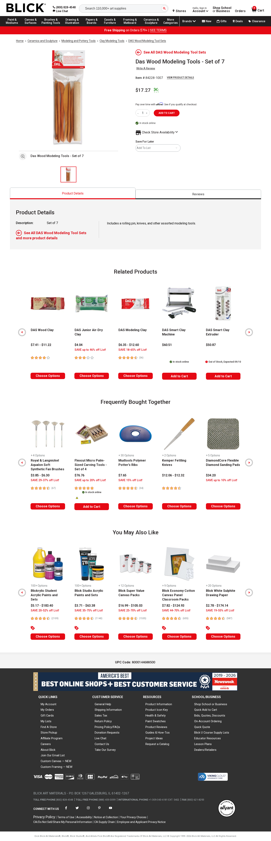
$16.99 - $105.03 (130, 605)
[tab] (73, 193)
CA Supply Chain (104, 822)
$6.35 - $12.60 (128, 345)
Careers (46, 744)
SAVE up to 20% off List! (90, 480)
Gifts (223, 21)
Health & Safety (155, 715)
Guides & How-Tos (157, 732)
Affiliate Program (51, 738)
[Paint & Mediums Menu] (13, 26)
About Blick (48, 750)
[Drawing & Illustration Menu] (72, 26)
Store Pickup (49, 732)
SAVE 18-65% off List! (132, 350)
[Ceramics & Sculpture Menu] (151, 26)
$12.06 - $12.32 (173, 475)
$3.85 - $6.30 (40, 475)
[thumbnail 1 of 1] (68, 174)
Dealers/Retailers (205, 750)
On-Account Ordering (208, 721)
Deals (239, 21)
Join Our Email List (53, 755)
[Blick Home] (26, 8)
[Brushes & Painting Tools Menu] (51, 26)
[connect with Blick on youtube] (110, 810)
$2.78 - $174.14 (217, 605)
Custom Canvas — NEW (56, 761)
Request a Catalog (157, 744)
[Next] (249, 332)
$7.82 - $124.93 (173, 605)
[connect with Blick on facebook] (66, 810)
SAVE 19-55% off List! (220, 610)
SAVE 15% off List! (130, 480)
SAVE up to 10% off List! (221, 480)
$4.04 (79, 345)
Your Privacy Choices (133, 817)
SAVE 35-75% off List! (89, 610)
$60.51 (167, 345)
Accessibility (84, 817)
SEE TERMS (158, 30)
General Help (103, 704)
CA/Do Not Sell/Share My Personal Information (62, 822)
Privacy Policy (44, 817)
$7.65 (122, 475)
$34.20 (211, 475)
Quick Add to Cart (205, 710)
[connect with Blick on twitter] (77, 810)
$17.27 (143, 90)
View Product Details (180, 77)
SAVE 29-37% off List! (45, 480)
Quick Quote (202, 727)
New (208, 21)
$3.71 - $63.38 (85, 605)
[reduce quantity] (138, 113)
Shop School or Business (210, 704)
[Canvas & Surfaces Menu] (31, 26)
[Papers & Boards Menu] (93, 26)
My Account (48, 704)
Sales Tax (101, 715)
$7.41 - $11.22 (41, 345)
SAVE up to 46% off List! (90, 350)
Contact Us (102, 744)
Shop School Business (222, 9)
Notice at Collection (106, 817)
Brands (187, 21)
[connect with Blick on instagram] (88, 810)
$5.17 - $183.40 (42, 605)
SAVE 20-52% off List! (45, 610)
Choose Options (48, 376)
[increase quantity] (147, 113)
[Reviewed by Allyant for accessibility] (227, 808)
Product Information (158, 704)
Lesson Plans (203, 744)
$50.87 (211, 345)
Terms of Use (65, 817)
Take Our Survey (105, 750)
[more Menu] (170, 26)
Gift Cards (47, 715)
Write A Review (145, 68)
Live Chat (100, 738)
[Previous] (22, 332)
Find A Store (49, 727)
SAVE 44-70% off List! (176, 610)
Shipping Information (108, 710)
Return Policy (103, 721)
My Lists (46, 721)
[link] (60, 11)
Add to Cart (179, 376)
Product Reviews (156, 727)
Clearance (258, 21)
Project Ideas (154, 738)
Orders (240, 11)
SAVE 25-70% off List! (132, 610)
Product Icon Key (156, 710)
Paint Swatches (155, 721)
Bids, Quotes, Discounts (209, 715)
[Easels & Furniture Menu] (111, 26)
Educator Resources (207, 738)
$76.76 (79, 475)
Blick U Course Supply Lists (211, 732)
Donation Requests (107, 732)
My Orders (47, 710)
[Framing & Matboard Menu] (130, 26)
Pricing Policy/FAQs (107, 727)
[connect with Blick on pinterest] (99, 810)
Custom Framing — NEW (56, 767)
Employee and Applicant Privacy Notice (141, 822)
